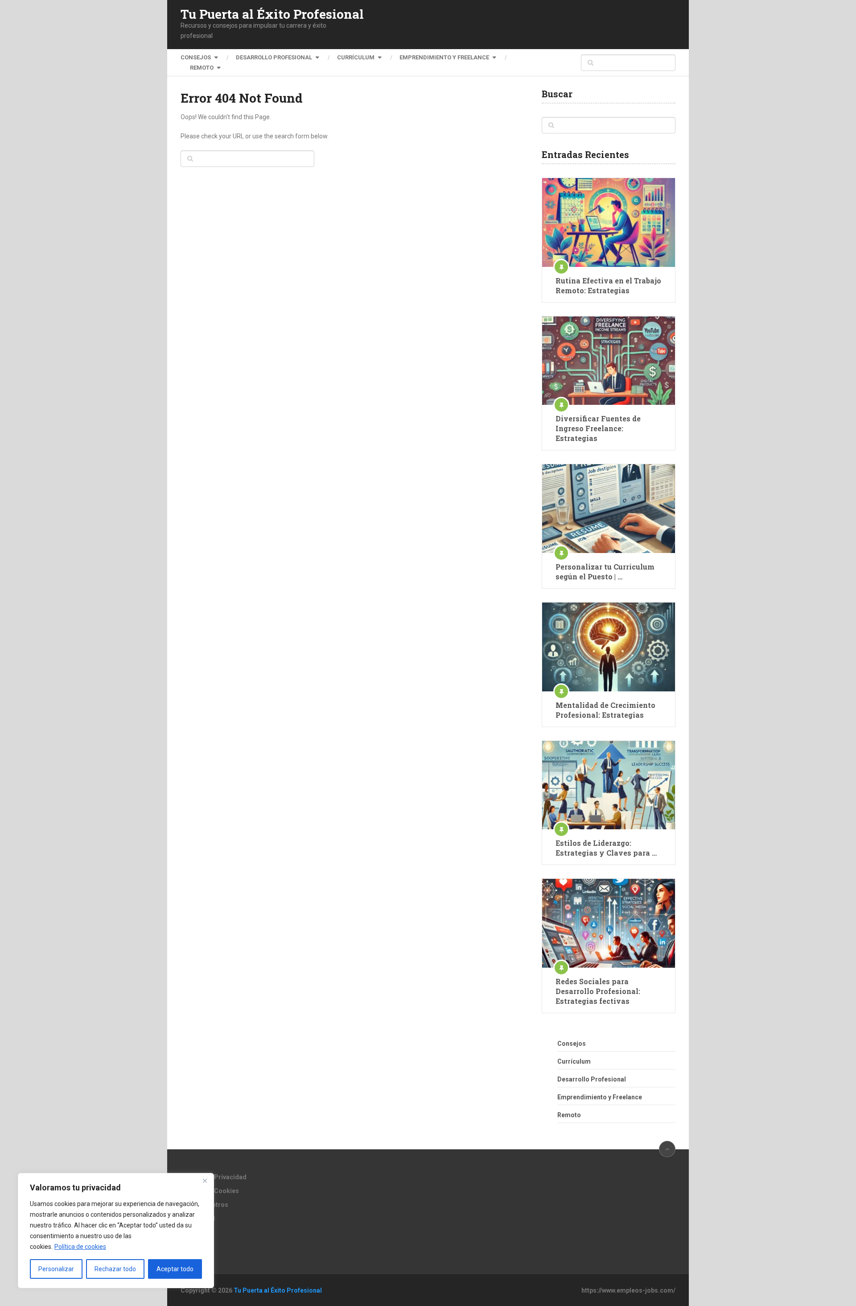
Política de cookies (80, 1246)
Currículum (355, 57)
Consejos (196, 57)
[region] (116, 1230)
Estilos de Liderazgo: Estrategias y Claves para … (606, 847)
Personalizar (56, 1269)
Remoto (202, 67)
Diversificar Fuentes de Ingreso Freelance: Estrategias (598, 428)
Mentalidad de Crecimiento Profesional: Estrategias (605, 710)
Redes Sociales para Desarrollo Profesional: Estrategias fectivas (598, 991)
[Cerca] (204, 1180)
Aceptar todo (174, 1269)
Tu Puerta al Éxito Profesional (272, 14)
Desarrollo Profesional (274, 57)
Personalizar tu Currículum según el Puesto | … (605, 571)
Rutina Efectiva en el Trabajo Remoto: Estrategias (608, 285)
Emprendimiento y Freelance (444, 57)
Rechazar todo (115, 1269)
